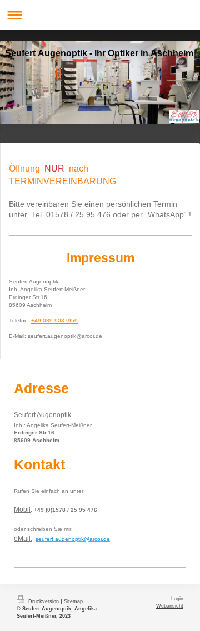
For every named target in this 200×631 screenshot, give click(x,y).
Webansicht (169, 606)
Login (177, 598)
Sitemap (73, 601)
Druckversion (44, 601)
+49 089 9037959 (54, 320)
